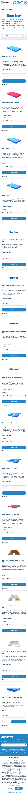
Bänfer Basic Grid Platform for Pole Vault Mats (13, 561)
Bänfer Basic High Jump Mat (9, 56)
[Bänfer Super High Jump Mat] (14, 140)
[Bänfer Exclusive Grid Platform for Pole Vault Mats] (14, 644)
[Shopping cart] (25, 2)
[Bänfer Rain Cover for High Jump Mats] (14, 689)
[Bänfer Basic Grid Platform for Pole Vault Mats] (14, 552)
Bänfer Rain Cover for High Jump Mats (12, 697)
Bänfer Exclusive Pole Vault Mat (10, 514)
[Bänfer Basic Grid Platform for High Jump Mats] (14, 232)
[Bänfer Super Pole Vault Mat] (14, 461)
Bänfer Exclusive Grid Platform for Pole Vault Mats (14, 652)
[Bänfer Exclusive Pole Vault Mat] (14, 506)
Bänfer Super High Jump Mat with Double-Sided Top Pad (13, 194)
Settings (10, 788)
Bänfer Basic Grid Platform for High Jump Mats (13, 240)
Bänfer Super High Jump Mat (9, 148)
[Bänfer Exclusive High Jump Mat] (14, 94)
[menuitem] (2, 2)
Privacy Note (10, 792)
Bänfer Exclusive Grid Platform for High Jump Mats (14, 332)
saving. (22, 784)
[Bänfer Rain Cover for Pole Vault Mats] (14, 369)
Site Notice (19, 792)
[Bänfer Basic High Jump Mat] (14, 49)
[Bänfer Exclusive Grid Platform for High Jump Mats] (14, 323)
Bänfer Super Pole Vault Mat (9, 468)
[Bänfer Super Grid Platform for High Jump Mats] (14, 277)
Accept (19, 788)
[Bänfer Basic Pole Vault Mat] (14, 415)
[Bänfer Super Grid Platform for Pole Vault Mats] (14, 598)
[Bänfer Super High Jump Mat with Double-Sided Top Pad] (14, 186)
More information (14, 785)
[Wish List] (18, 2)
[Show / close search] (14, 2)
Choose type (14, 81)
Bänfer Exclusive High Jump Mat (10, 102)
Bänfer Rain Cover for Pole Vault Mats (12, 377)
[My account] (21, 2)
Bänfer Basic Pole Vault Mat (9, 423)
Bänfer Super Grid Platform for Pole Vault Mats (13, 606)
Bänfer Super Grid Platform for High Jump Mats (13, 286)
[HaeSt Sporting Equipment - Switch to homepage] (7, 2)
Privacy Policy (20, 754)
